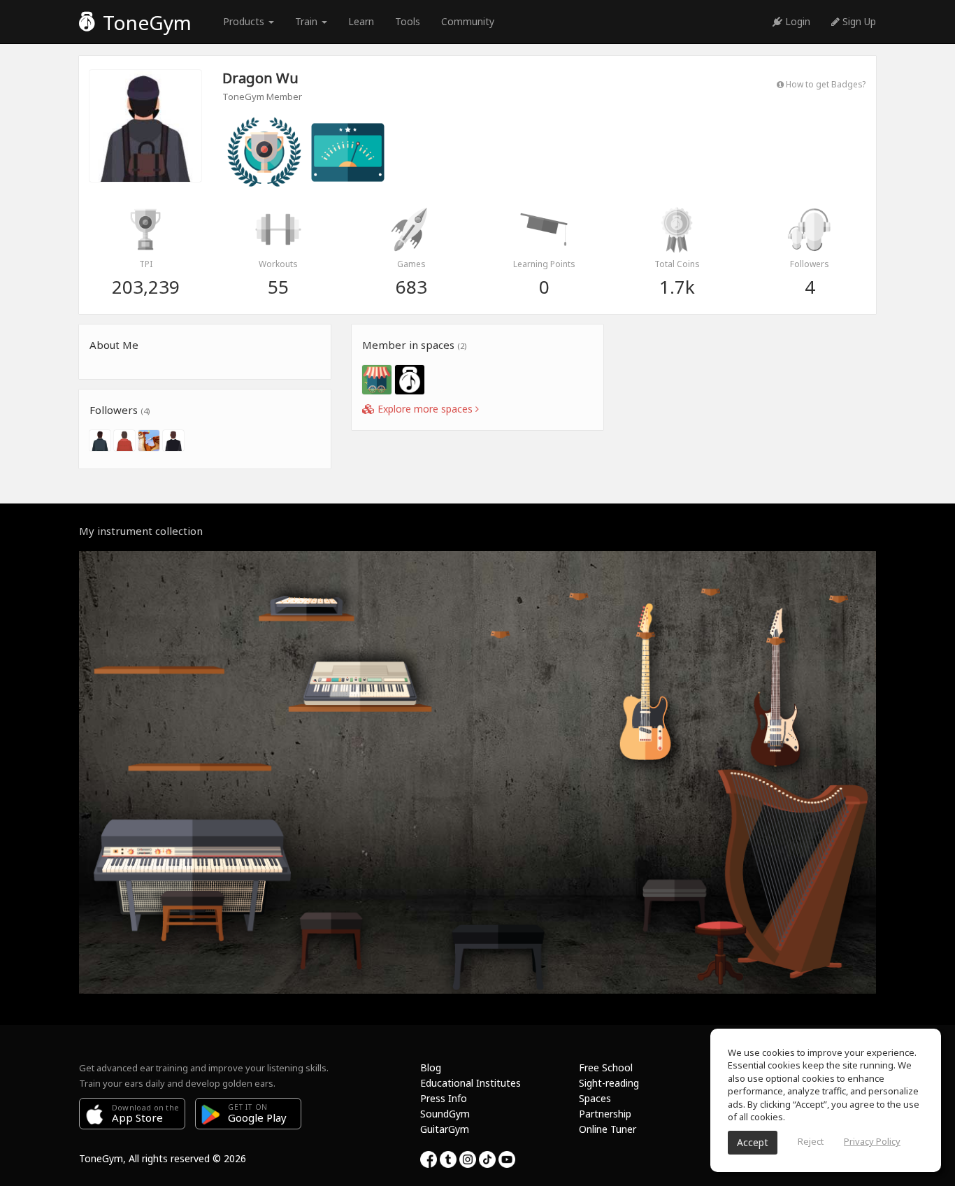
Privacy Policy (872, 1141)
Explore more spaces (425, 408)
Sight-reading (609, 1082)
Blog (430, 1067)
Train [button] (307, 21)
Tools (407, 21)
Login (796, 21)
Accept (752, 1142)
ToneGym (145, 22)
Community (467, 21)
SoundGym (445, 1113)
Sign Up (858, 21)
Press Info (443, 1098)
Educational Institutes (470, 1082)
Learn (361, 21)
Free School (606, 1067)
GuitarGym (444, 1129)
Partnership (605, 1113)
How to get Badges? (825, 84)
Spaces (595, 1098)
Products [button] (245, 21)
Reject (811, 1141)
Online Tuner (607, 1129)
